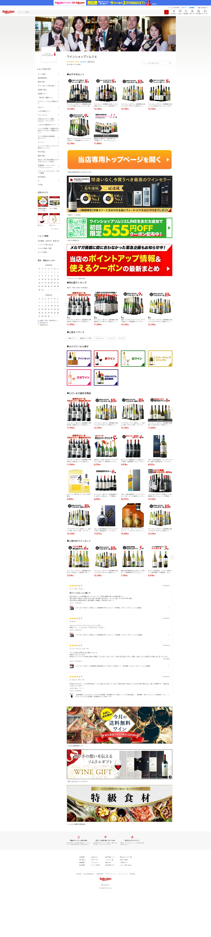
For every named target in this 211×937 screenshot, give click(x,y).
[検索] (166, 12)
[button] (203, 7)
